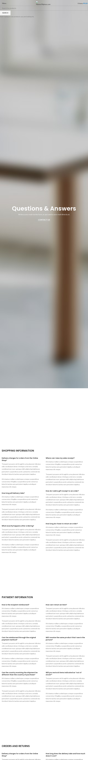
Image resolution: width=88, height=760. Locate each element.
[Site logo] (44, 3)
